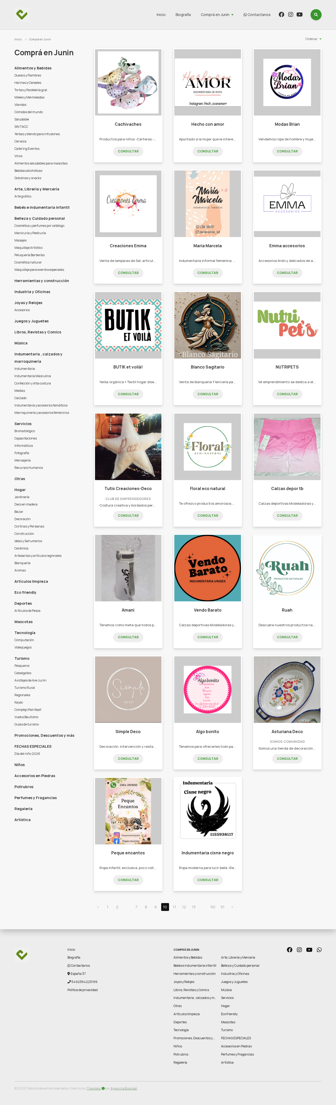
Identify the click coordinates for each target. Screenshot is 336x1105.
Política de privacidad (82, 990)
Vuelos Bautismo (26, 717)
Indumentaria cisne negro (208, 853)
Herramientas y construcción (41, 280)
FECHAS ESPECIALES (32, 746)
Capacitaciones (25, 438)
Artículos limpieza (31, 581)
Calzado (20, 398)
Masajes (20, 240)
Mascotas (23, 621)
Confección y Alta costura (32, 383)
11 (174, 906)
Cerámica (21, 548)
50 (213, 906)
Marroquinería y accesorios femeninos (41, 412)
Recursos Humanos (28, 467)
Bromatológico (24, 431)
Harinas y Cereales (27, 82)
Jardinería (21, 497)
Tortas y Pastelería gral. (31, 90)
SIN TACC (21, 126)
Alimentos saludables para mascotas (40, 163)
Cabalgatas (22, 673)
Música (21, 342)
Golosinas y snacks (27, 178)
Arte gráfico (22, 196)
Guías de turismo (26, 724)
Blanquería (22, 563)
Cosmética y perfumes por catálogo (39, 225)
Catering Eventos (26, 148)
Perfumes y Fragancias (35, 797)
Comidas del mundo (28, 112)
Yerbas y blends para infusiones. (37, 134)
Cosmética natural (27, 262)
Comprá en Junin (215, 14)
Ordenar (312, 39)
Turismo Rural (24, 687)
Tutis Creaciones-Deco (128, 488)
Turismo (21, 658)
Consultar (128, 151)
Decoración (22, 519)
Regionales (22, 695)
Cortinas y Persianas (29, 526)
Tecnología (24, 632)
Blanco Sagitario (207, 367)
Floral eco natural (207, 488)
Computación (24, 640)
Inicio (161, 14)
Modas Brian (287, 124)
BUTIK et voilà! (128, 367)
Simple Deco (128, 731)
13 (194, 906)
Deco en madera (26, 504)
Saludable (21, 119)
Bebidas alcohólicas (28, 170)
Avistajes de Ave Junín (30, 680)
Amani (128, 610)
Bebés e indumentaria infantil (42, 207)
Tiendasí (94, 1088)
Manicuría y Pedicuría (30, 233)
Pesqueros (21, 665)
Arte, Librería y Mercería (36, 188)
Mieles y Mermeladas (29, 97)
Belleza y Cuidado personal (39, 218)
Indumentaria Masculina (32, 376)
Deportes (23, 603)
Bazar (18, 511)
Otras (19, 478)
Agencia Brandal (124, 1088)
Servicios (23, 423)
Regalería (23, 808)
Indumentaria (24, 368)
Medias (19, 390)
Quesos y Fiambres (27, 75)
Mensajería (22, 460)
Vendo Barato (208, 610)
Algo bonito (207, 731)
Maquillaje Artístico (28, 247)
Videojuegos (23, 647)
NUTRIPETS (287, 367)
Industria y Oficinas (32, 291)
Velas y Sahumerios (28, 541)
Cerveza (20, 141)
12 (184, 906)
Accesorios (22, 310)
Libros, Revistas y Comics (37, 331)
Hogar (20, 489)
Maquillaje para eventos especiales (39, 269)
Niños (19, 764)
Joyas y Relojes (28, 302)
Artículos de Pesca (27, 610)
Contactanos (259, 14)
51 (222, 906)
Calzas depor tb (287, 488)
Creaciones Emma (128, 246)
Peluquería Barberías (29, 255)
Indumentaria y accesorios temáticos (40, 405)
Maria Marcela (207, 246)
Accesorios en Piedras (34, 775)
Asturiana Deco (287, 731)
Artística (22, 819)
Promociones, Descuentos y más (44, 735)
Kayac (18, 702)
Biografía (183, 14)
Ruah (287, 610)
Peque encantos (128, 853)
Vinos (18, 156)
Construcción (24, 533)
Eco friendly (25, 592)
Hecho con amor (207, 124)
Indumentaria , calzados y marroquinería (38, 357)
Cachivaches (128, 124)
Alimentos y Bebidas (32, 67)
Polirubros (23, 786)
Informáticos (23, 445)
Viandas (20, 104)
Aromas (20, 570)
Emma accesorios (287, 246)
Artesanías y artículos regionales (37, 555)
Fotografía (21, 453)
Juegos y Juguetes (31, 320)
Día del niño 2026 (27, 753)
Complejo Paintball (27, 709)
